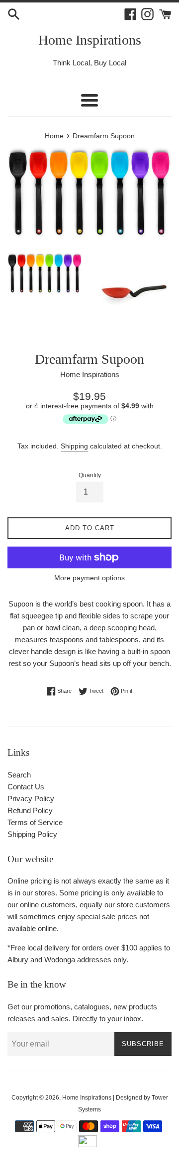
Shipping (74, 446)
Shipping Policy (32, 834)
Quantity (90, 475)
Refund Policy (30, 810)
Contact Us (25, 786)
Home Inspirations (89, 40)
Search (19, 775)
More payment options (89, 578)
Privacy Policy (30, 798)
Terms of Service (35, 822)
